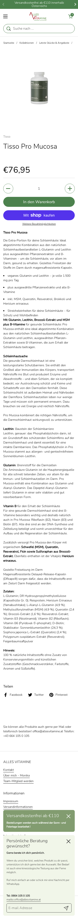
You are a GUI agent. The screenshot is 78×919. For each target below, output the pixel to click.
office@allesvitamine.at (47, 731)
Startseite (8, 43)
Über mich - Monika (16, 775)
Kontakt (8, 770)
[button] (70, 16)
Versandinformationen (18, 807)
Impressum (10, 801)
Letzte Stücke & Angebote (54, 43)
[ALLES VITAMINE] (37, 16)
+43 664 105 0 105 (16, 736)
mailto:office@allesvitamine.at (23, 899)
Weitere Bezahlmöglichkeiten (39, 224)
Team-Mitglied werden (18, 781)
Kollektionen (27, 43)
